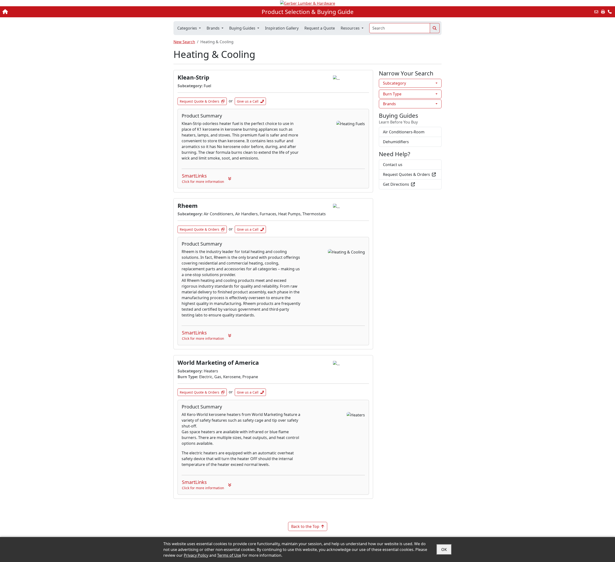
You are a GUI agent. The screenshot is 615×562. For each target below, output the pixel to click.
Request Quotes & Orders (406, 174)
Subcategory (394, 83)
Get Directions (396, 184)
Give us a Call (247, 101)
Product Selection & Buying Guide (308, 12)
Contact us (392, 164)
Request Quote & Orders (199, 101)
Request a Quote (319, 28)
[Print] (603, 11)
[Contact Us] (610, 11)
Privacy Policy (196, 555)
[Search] (435, 28)
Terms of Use (229, 555)
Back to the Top (305, 526)
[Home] (62, 11)
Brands (389, 103)
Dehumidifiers (396, 141)
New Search (184, 41)
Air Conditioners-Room (403, 132)
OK (444, 549)
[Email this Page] (596, 11)
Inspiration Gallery (282, 28)
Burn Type (392, 94)
